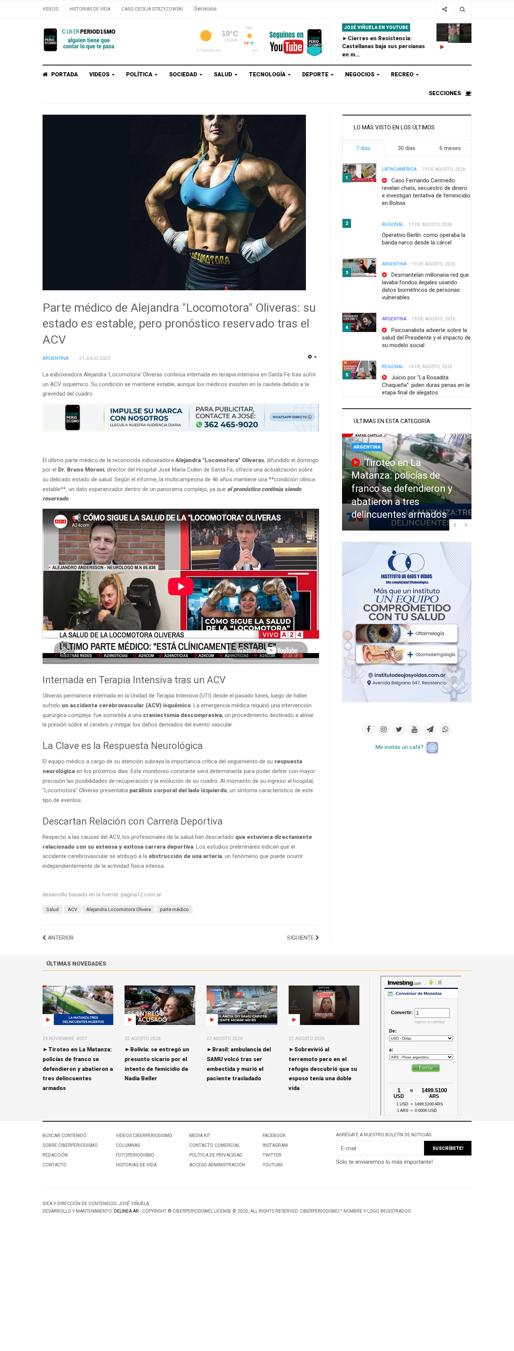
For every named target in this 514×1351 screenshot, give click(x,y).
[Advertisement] (226, 1295)
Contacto (55, 1165)
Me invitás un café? (400, 747)
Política (140, 74)
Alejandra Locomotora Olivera (118, 909)
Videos (50, 9)
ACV (72, 909)
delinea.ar (126, 1211)
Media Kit (199, 1135)
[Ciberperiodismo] (80, 40)
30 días (406, 148)
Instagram (275, 1145)
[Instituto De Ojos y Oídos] (406, 621)
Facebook (274, 1135)
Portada (64, 74)
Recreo (403, 74)
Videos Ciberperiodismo (144, 1135)
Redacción (55, 1155)
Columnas (128, 1145)
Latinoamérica (399, 169)
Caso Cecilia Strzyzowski (152, 9)
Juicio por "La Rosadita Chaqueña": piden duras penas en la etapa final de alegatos (426, 385)
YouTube (273, 1165)
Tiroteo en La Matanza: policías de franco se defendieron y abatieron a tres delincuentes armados (401, 488)
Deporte (316, 74)
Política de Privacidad (215, 1155)
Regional (392, 224)
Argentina (394, 264)
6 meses (450, 148)
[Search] (462, 9)
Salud (224, 74)
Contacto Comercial (214, 1145)
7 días (363, 148)
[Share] (444, 9)
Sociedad (184, 74)
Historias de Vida (90, 9)
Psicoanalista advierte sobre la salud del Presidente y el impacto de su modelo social (426, 338)
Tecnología (268, 74)
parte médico (174, 909)
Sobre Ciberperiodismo (70, 1145)
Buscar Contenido (65, 1135)
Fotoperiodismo (135, 1155)
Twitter (272, 1155)
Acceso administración (217, 1165)
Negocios (360, 74)
